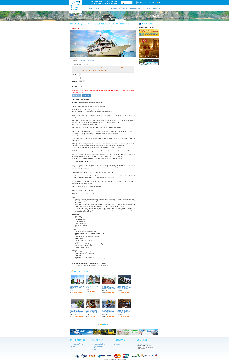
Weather (118, 344)
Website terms (97, 347)
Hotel (97, 8)
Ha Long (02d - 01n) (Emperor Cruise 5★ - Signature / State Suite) (108, 287)
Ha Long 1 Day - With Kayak (92, 286)
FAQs (95, 349)
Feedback (91, 60)
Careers (73, 347)
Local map (118, 343)
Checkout (151, 2)
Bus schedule (135, 8)
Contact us (147, 8)
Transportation (114, 8)
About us (156, 8)
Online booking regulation (100, 343)
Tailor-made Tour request (77, 344)
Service (124, 8)
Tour (103, 8)
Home (90, 8)
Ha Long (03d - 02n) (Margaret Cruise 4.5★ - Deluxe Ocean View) (77, 311)
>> (107, 324)
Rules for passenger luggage (100, 344)
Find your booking (75, 343)
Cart (138, 2)
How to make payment (99, 346)
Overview (82, 60)
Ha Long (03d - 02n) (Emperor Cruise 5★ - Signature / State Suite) (92, 311)
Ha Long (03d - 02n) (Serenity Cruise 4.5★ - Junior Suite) (123, 311)
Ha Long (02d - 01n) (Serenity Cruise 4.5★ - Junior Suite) (108, 311)
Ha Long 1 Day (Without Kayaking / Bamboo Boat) (77, 287)
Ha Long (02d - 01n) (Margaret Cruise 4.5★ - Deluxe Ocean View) (124, 287)
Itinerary (74, 60)
